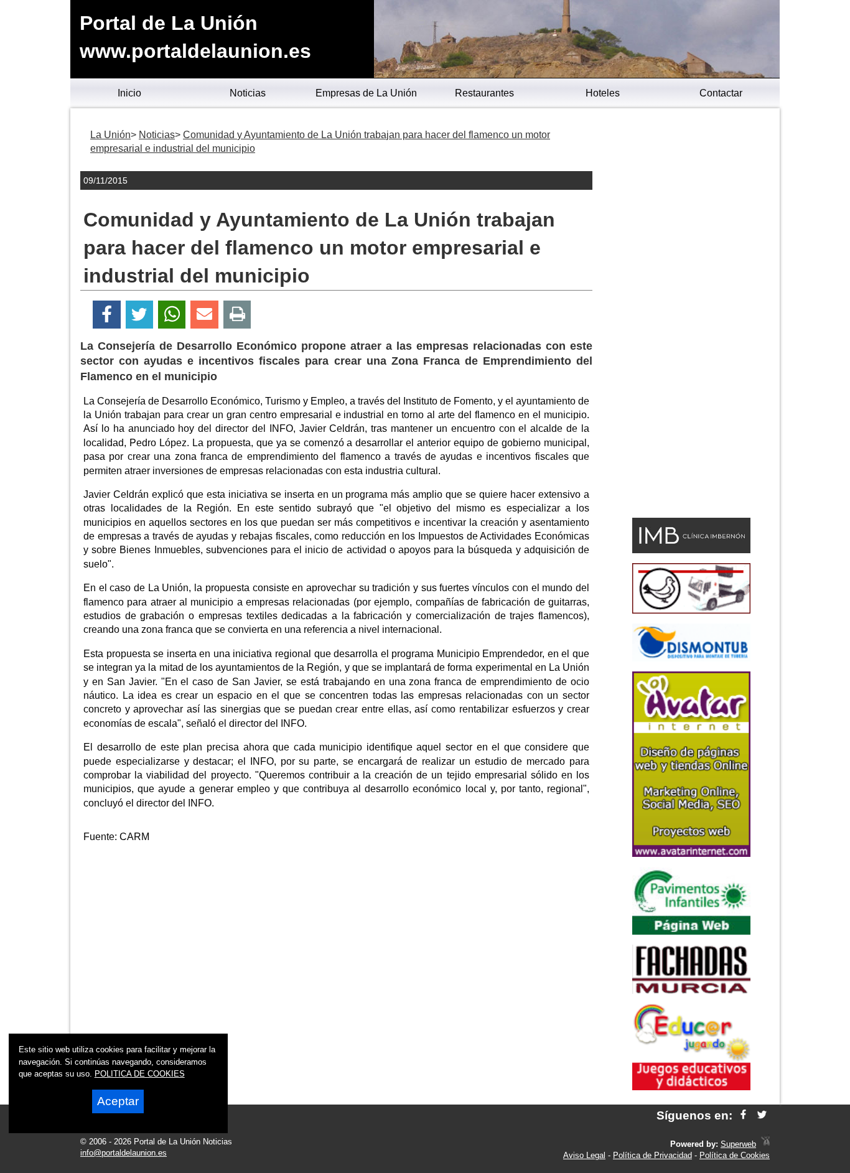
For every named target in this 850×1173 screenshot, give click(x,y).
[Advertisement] (336, 941)
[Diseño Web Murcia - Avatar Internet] (765, 1144)
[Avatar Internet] (691, 853)
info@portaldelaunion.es (123, 1152)
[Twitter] (139, 315)
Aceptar (118, 1101)
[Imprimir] (237, 315)
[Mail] (204, 315)
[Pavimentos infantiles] (691, 931)
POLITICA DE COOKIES (140, 1073)
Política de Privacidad (652, 1155)
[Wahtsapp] (172, 315)
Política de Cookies (734, 1155)
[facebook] (743, 1115)
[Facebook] (107, 315)
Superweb (738, 1144)
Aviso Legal (584, 1155)
